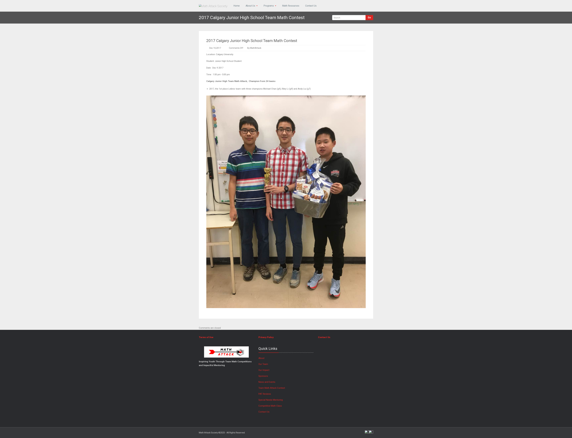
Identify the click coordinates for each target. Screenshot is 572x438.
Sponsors (263, 376)
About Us (250, 5)
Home (236, 5)
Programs (269, 5)
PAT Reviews (264, 394)
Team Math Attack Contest (271, 388)
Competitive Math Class (270, 405)
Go (369, 17)
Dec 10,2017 (215, 48)
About (261, 358)
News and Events (266, 382)
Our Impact (263, 370)
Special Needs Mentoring (270, 400)
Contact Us (311, 5)
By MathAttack (254, 48)
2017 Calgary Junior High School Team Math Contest (251, 40)
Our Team (263, 364)
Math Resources (290, 5)
